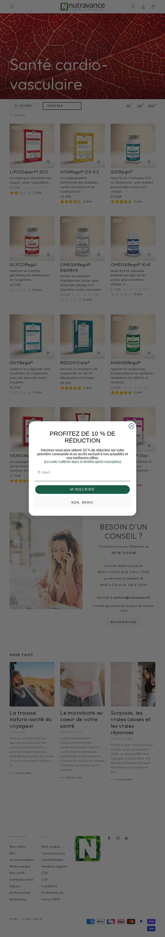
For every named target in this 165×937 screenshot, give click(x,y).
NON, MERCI (82, 502)
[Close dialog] (131, 426)
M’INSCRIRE (82, 489)
